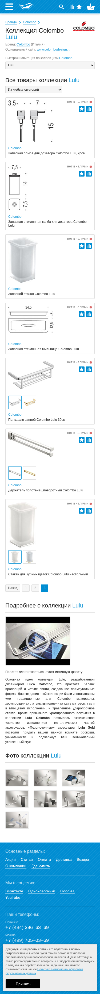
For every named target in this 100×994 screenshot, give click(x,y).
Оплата (44, 859)
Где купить (40, 866)
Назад (13, 588)
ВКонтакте (14, 891)
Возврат (84, 859)
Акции (10, 859)
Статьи (27, 859)
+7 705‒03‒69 (27, 940)
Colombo (29, 22)
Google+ (67, 891)
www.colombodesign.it (53, 49)
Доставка (64, 859)
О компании (15, 866)
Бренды (11, 22)
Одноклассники (41, 891)
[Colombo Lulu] (17, 777)
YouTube (12, 897)
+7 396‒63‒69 (27, 927)
